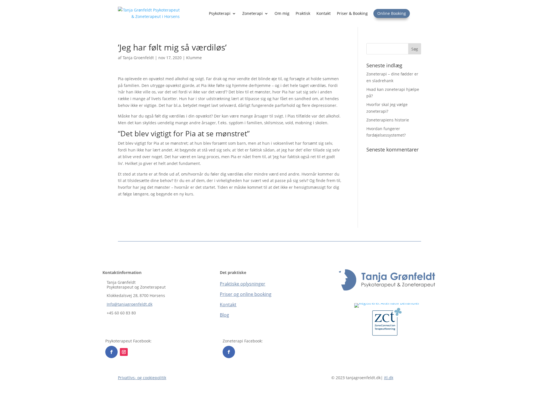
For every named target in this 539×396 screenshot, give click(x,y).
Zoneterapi (252, 13)
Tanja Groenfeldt (138, 57)
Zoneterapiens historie (387, 120)
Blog (224, 315)
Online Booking (391, 13)
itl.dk (388, 377)
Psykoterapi (219, 13)
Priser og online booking (245, 294)
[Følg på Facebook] (111, 352)
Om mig (282, 13)
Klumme (194, 57)
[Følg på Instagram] (124, 352)
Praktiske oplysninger (242, 284)
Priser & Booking (352, 13)
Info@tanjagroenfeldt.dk (129, 304)
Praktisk (303, 13)
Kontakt (323, 13)
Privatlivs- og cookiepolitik (142, 377)
